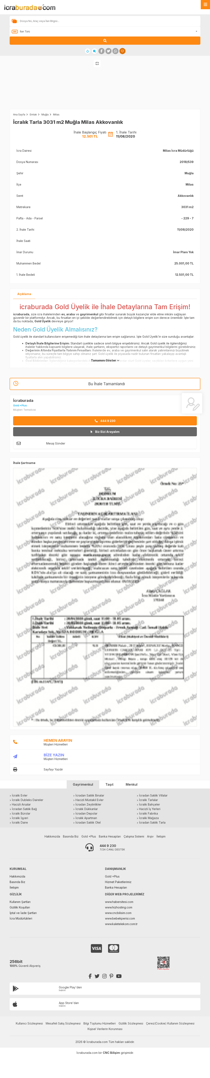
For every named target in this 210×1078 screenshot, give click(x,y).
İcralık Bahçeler (149, 804)
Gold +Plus (88, 836)
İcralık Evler (19, 795)
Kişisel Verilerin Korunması (105, 1029)
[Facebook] (90, 976)
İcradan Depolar (86, 813)
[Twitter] (97, 976)
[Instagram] (104, 976)
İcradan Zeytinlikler (88, 804)
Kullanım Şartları (20, 902)
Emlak (33, 114)
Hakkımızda (52, 836)
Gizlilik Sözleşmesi (131, 1023)
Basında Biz (71, 836)
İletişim (160, 836)
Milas (56, 114)
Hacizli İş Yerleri (149, 809)
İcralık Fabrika (148, 813)
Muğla (45, 114)
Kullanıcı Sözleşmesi (29, 1023)
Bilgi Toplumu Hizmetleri (99, 1023)
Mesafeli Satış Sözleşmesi (63, 1023)
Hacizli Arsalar (21, 804)
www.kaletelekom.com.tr (121, 924)
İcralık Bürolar (21, 813)
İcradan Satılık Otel (88, 822)
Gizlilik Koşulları (20, 907)
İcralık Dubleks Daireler (27, 800)
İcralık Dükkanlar (86, 809)
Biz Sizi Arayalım (107, 431)
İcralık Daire (20, 822)
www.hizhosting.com (118, 907)
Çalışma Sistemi (134, 836)
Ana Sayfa (19, 114)
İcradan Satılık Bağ (24, 809)
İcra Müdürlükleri (21, 918)
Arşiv (150, 836)
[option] (52, 86)
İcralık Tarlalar (148, 800)
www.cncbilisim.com (118, 913)
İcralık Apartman (86, 818)
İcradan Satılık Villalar (153, 795)
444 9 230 (107, 421)
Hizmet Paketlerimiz (118, 882)
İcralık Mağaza (149, 818)
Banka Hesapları (110, 836)
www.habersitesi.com (119, 902)
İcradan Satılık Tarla (152, 822)
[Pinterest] (111, 976)
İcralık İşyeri (20, 818)
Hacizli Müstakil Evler (89, 800)
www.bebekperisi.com (120, 918)
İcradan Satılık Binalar (89, 795)
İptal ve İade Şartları (23, 913)
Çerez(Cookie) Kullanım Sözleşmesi (170, 1023)
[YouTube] (119, 976)
